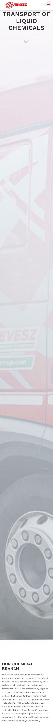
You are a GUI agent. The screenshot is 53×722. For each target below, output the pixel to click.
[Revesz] (16, 4)
